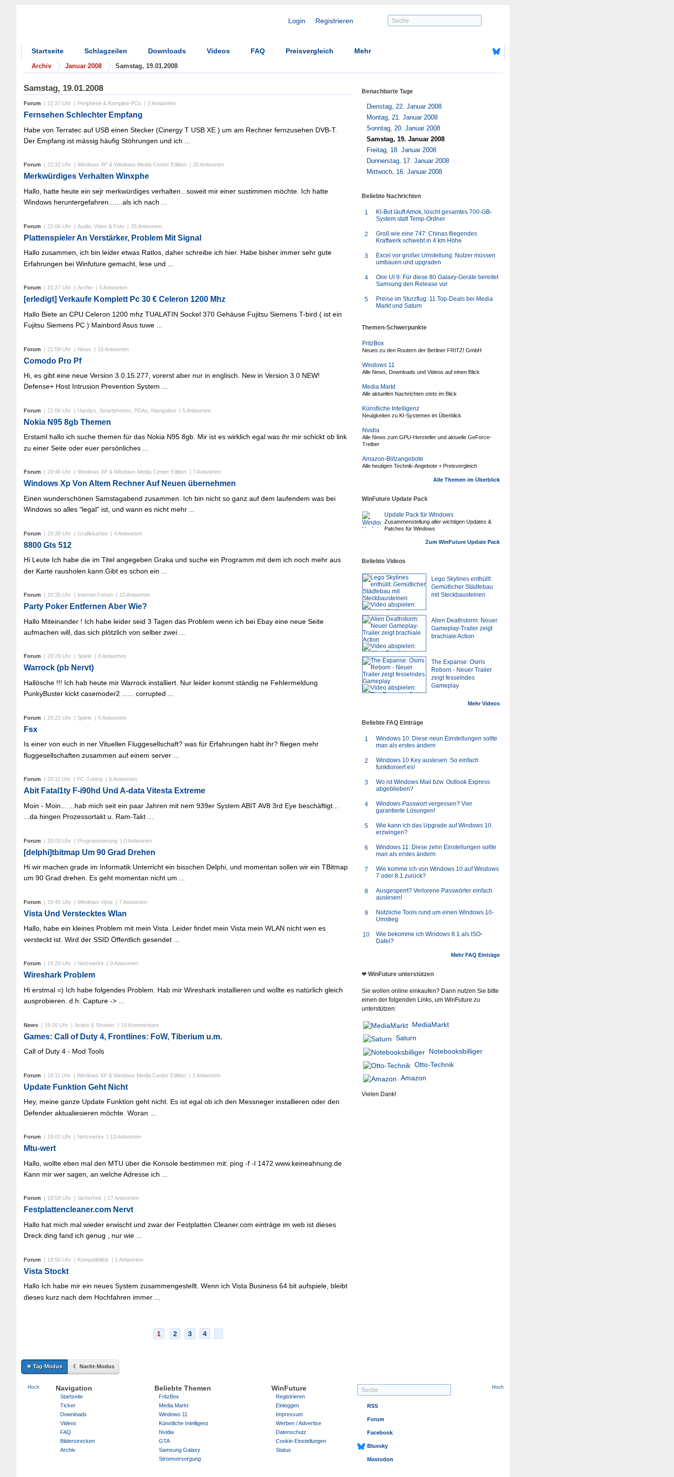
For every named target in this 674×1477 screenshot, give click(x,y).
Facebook (380, 1433)
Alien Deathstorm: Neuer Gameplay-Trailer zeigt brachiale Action (464, 628)
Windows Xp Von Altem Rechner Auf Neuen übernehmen (130, 483)
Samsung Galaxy (179, 1450)
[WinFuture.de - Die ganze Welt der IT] (105, 26)
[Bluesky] (496, 51)
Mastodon (380, 1459)
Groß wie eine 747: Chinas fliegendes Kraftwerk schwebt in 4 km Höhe (426, 237)
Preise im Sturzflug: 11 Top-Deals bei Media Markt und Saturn (434, 302)
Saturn (406, 1038)
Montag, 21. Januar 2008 (402, 117)
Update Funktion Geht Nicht (76, 1087)
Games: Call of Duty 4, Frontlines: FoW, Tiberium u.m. (123, 1036)
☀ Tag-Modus (44, 1366)
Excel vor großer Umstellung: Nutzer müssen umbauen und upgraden (435, 259)
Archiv (67, 1450)
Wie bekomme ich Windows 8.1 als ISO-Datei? (429, 937)
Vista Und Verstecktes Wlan (75, 913)
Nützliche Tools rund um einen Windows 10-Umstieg (435, 916)
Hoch (33, 1387)
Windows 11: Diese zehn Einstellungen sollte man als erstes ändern (436, 851)
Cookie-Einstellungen (301, 1441)
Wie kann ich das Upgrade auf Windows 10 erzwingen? (433, 829)
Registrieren (334, 21)
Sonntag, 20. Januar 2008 (403, 128)
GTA (164, 1441)
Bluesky (377, 1446)
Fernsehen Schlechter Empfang (83, 115)
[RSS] (465, 51)
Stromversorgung (180, 1459)
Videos (218, 51)
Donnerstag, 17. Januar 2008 (408, 160)
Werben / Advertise (298, 1423)
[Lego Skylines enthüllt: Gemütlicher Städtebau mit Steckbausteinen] (394, 592)
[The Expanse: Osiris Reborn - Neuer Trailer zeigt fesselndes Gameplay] (394, 675)
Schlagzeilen (105, 51)
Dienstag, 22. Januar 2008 (404, 106)
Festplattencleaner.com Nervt (78, 1209)
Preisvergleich (310, 51)
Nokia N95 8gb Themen (67, 422)
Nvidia (370, 430)
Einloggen (287, 1405)
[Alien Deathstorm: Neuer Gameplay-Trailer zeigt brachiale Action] (394, 633)
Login (296, 21)
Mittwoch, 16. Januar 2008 (404, 171)
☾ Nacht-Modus (93, 1366)
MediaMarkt (430, 1024)
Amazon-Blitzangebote (392, 458)
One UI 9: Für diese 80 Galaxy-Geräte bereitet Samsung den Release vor (437, 280)
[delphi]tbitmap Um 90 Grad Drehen (89, 852)
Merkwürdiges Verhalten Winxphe (86, 176)
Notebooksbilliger (456, 1051)
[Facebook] (481, 51)
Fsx (30, 729)
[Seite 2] (218, 1333)
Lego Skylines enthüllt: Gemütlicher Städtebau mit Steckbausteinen (462, 586)
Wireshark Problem (59, 975)
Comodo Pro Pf (52, 361)
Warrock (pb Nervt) (59, 667)
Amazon (413, 1078)
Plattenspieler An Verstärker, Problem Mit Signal (112, 238)
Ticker (67, 1405)
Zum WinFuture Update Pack (462, 542)
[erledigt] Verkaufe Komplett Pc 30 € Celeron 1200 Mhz (124, 299)
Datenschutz (291, 1432)
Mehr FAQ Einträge (475, 955)
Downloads (167, 51)
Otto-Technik (434, 1064)
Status (283, 1450)
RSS (372, 1406)
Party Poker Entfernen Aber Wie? (85, 606)
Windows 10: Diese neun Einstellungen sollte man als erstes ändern (436, 742)
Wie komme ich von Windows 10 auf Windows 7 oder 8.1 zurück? (437, 872)
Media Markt (378, 386)
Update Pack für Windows (418, 514)
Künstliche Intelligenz (390, 408)
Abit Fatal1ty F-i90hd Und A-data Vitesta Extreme (114, 790)
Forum (375, 1419)
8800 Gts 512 (48, 545)
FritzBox (373, 343)
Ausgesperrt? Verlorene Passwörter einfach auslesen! (434, 894)
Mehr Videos (484, 703)
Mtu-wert (40, 1148)
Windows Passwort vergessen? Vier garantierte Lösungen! (424, 807)
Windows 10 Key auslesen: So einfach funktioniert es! (427, 764)
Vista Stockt (46, 1271)
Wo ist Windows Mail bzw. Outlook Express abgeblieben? (433, 785)
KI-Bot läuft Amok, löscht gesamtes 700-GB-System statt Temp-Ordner (434, 215)
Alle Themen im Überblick (466, 480)
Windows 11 (378, 365)
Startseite (48, 51)
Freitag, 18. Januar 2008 (401, 150)
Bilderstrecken (77, 1441)
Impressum (289, 1414)
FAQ (258, 51)
